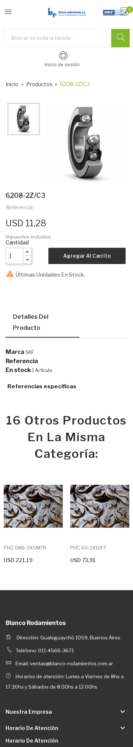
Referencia (22, 361)
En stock (18, 370)
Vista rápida (33, 506)
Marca (15, 352)
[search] (120, 38)
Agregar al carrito (87, 256)
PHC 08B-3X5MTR (25, 548)
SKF (29, 352)
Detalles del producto (30, 322)
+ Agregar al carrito (26, 559)
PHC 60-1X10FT (88, 548)
